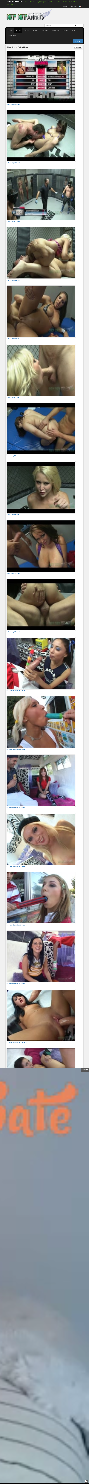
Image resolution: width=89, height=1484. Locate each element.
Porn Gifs (51, 2)
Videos (18, 30)
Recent (78, 47)
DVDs (73, 30)
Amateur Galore (29, 2)
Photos (26, 30)
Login (75, 6)
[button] (81, 6)
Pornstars (35, 30)
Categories (45, 30)
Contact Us (12, 36)
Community (56, 30)
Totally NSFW (11, 4)
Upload (65, 30)
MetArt (65, 2)
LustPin (58, 2)
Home (10, 30)
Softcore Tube (73, 2)
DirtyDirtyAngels (41, 2)
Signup (66, 6)
